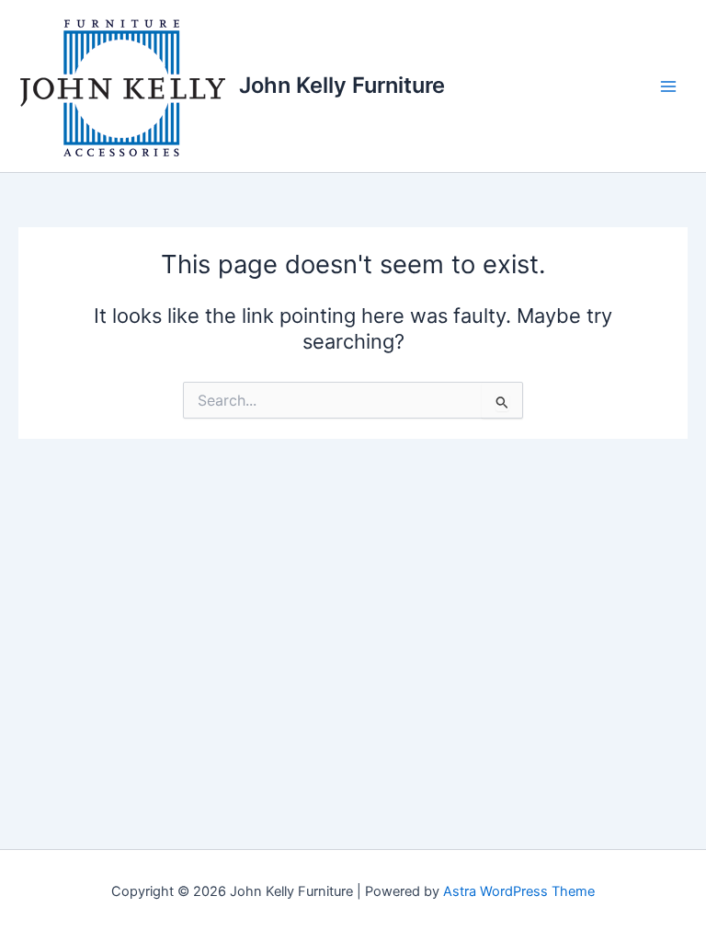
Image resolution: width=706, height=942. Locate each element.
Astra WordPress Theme (519, 891)
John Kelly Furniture (342, 85)
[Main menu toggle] (668, 86)
